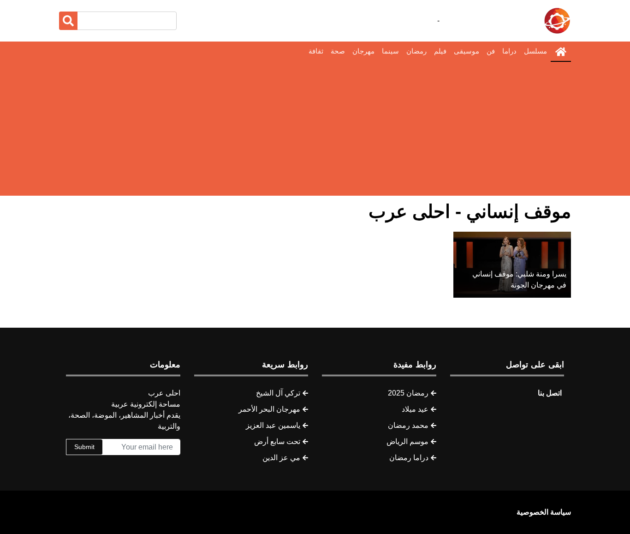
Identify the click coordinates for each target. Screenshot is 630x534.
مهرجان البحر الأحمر (269, 409)
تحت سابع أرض (277, 441)
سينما (390, 51)
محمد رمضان (408, 425)
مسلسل (535, 51)
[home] (561, 52)
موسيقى (466, 51)
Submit (84, 446)
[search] (68, 21)
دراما (509, 51)
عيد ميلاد (415, 409)
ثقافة (316, 51)
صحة (338, 51)
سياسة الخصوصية (544, 512)
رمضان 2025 (408, 393)
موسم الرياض (407, 441)
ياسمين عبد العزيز (273, 425)
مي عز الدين (281, 458)
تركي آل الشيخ (278, 393)
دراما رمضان (408, 458)
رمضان (416, 51)
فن (491, 51)
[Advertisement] (315, 131)
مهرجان (363, 51)
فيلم (440, 51)
